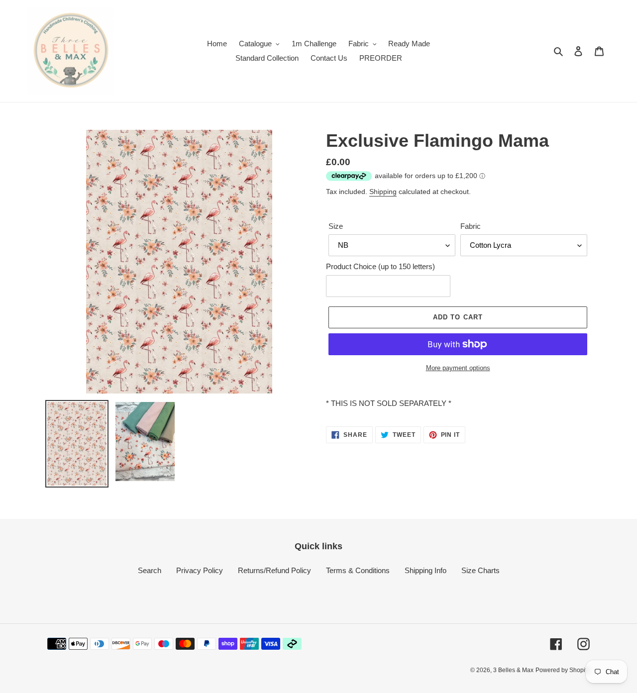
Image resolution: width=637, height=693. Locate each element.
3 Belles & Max (513, 670)
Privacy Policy (199, 570)
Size (335, 226)
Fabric (470, 226)
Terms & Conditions (358, 570)
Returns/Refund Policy (274, 570)
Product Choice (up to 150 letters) (380, 266)
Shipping (383, 192)
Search (149, 570)
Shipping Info (425, 570)
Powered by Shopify (562, 670)
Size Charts (480, 570)
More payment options (458, 368)
